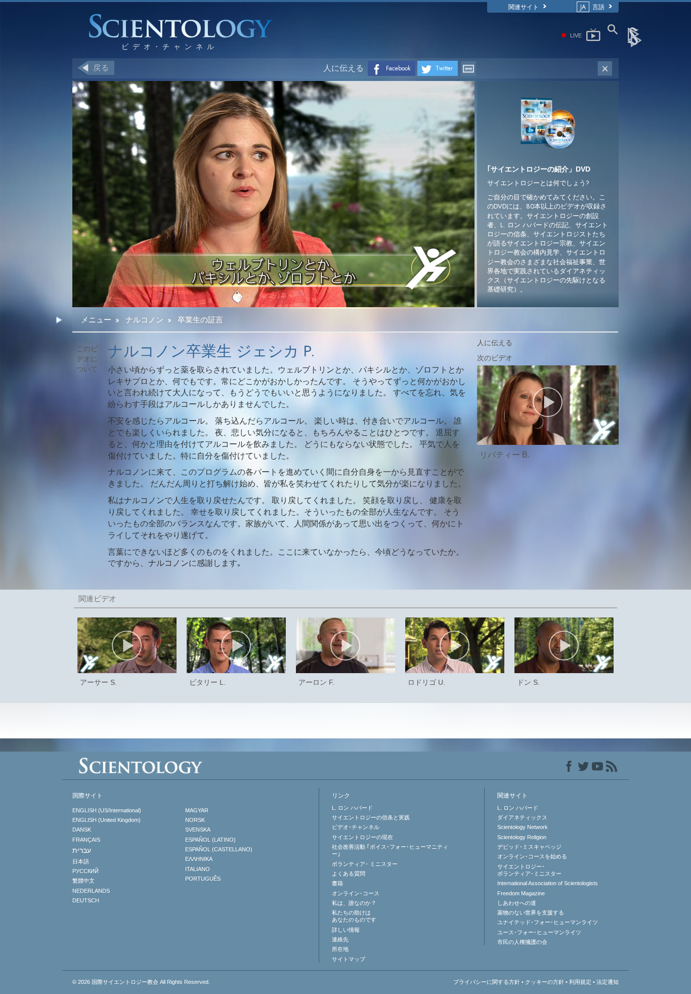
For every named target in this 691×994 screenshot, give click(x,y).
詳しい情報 (346, 930)
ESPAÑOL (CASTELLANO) (218, 849)
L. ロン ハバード (352, 808)
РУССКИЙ (85, 871)
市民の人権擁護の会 (522, 942)
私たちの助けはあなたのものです (354, 916)
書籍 (337, 883)
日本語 (80, 861)
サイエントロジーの (362, 837)
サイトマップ (348, 959)
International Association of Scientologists (547, 883)
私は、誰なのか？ (354, 903)
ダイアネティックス (522, 817)
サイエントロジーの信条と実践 (371, 817)
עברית (81, 850)
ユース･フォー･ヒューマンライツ (539, 932)
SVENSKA (197, 829)
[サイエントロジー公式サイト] (635, 36)
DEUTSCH (85, 900)
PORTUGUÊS (203, 879)
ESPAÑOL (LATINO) (210, 840)
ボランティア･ (365, 864)
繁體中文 (83, 881)
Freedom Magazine (521, 893)
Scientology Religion (521, 837)
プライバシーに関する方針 (486, 982)
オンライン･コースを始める (532, 856)
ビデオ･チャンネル (355, 827)
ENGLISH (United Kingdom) (106, 820)
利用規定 (580, 982)
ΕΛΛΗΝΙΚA (198, 859)
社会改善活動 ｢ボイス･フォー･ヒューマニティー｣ (390, 850)
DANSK (81, 829)
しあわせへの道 (516, 903)
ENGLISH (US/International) (106, 810)
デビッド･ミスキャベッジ (529, 847)
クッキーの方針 (544, 982)
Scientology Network (522, 827)
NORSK (195, 820)
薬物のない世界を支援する (530, 912)
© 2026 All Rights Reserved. (141, 982)
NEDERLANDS (91, 891)
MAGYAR (196, 810)
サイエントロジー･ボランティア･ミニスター (529, 870)
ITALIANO (197, 869)
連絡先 (340, 939)
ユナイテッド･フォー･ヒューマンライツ (547, 922)
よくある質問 (348, 874)
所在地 (340, 949)
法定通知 (607, 982)
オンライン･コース (355, 893)
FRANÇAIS (86, 840)
